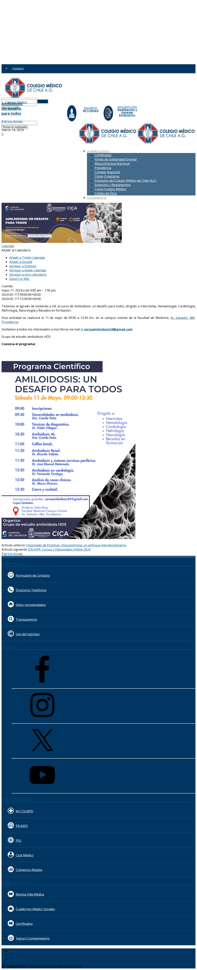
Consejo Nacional (107, 172)
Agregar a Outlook (22, 266)
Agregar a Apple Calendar (27, 270)
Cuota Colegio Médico (110, 189)
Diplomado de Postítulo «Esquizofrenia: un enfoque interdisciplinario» (76, 545)
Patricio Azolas (12, 121)
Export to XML (19, 279)
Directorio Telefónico (31, 590)
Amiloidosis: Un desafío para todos (12, 108)
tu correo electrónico (50, 123)
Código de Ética (106, 193)
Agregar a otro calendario (28, 274)
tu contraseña (45, 104)
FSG (18, 840)
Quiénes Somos (98, 151)
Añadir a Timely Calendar (27, 257)
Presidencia (103, 168)
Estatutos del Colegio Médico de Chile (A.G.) (125, 180)
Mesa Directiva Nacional (112, 163)
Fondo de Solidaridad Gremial (116, 159)
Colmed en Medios (29, 870)
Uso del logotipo (28, 634)
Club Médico (24, 855)
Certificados (103, 155)
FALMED (22, 826)
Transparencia (26, 619)
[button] (16, 250)
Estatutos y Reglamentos (113, 185)
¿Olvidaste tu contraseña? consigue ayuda (28, 112)
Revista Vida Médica (30, 894)
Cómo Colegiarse (107, 176)
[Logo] (108, 143)
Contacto (18, 68)
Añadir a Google (20, 262)
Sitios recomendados (31, 605)
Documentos (96, 197)
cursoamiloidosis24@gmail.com (108, 329)
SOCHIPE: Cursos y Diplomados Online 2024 (59, 549)
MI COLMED (24, 811)
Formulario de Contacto (33, 575)
